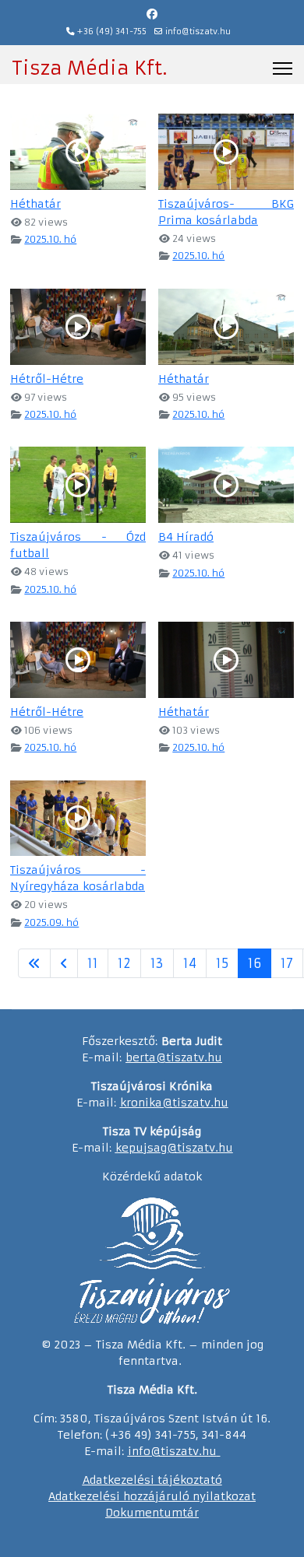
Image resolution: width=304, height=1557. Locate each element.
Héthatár (35, 204)
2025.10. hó (50, 239)
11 (92, 963)
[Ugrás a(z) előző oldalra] (64, 963)
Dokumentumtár (152, 1513)
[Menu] (282, 68)
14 (189, 963)
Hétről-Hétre (46, 379)
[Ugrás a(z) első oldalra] (34, 963)
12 (124, 963)
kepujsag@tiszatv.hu (174, 1148)
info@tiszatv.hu (198, 31)
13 (157, 963)
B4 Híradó (186, 537)
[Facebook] (152, 14)
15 (222, 963)
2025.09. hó (51, 922)
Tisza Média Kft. (89, 68)
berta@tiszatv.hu (173, 1057)
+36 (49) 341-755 (112, 31)
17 (287, 963)
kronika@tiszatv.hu (174, 1103)
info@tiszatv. (165, 1451)
